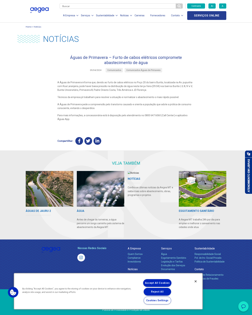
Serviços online (206, 15)
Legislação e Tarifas (172, 261)
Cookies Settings (157, 300)
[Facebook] (79, 141)
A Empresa (134, 248)
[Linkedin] (97, 141)
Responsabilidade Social (208, 254)
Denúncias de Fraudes (206, 278)
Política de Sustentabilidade (210, 261)
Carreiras (140, 15)
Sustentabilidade (205, 248)
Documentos (168, 269)
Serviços (166, 248)
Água (164, 254)
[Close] (195, 281)
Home (29, 26)
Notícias (37, 26)
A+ (212, 6)
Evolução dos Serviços (173, 265)
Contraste (196, 6)
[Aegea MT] (81, 257)
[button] (13, 292)
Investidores (134, 261)
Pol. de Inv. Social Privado (208, 257)
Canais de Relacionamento (209, 274)
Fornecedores (157, 15)
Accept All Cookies (157, 283)
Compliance (134, 257)
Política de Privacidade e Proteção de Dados (126, 309)
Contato (199, 269)
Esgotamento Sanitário (173, 257)
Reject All (157, 291)
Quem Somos (135, 254)
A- (223, 6)
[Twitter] (88, 141)
